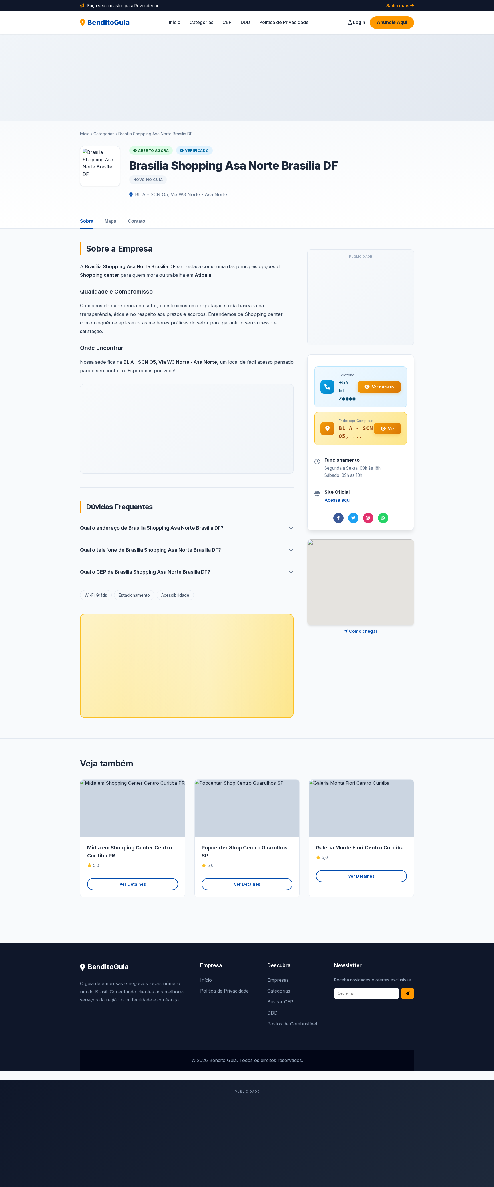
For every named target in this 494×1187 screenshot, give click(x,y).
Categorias (201, 22)
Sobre (86, 221)
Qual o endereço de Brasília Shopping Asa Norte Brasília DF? (152, 528)
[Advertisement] (247, 77)
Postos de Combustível (292, 1024)
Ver (391, 428)
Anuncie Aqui (392, 22)
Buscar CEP (280, 1002)
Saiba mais (398, 5)
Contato (136, 221)
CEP (227, 22)
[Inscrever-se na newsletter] (407, 993)
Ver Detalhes (132, 884)
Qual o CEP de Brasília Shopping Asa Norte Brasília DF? (145, 572)
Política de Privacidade (284, 22)
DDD (245, 22)
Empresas (278, 980)
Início (174, 22)
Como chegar (362, 631)
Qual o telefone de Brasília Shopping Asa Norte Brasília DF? (150, 550)
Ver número (383, 387)
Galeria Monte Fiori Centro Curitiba (360, 848)
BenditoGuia (108, 22)
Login (358, 22)
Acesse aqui (337, 500)
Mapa (110, 221)
